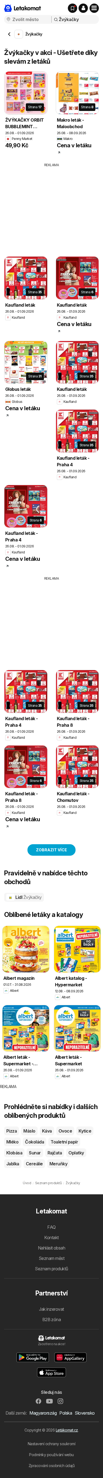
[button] (83, 8)
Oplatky (76, 1153)
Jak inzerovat (51, 1309)
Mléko (12, 1142)
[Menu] (94, 8)
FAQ (51, 1227)
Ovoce (65, 1131)
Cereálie (34, 1163)
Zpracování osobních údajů (51, 1465)
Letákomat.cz (67, 1430)
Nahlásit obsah (51, 1248)
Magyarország (43, 1413)
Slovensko (84, 1413)
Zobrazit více (51, 849)
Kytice (85, 1131)
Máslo (29, 1131)
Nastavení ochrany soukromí (52, 1443)
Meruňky (58, 1163)
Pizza (11, 1131)
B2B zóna (51, 1319)
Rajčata (55, 1153)
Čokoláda (34, 1142)
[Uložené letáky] (72, 8)
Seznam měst (51, 1258)
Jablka (12, 1163)
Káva (47, 1131)
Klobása (14, 1153)
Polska (65, 1413)
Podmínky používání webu (51, 1454)
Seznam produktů (51, 1268)
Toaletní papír (64, 1142)
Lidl (28, 897)
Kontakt (51, 1237)
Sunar (35, 1153)
